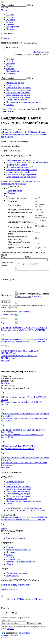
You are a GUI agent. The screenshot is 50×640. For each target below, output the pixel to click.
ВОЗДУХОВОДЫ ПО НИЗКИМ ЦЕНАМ (25, 510)
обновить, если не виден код (28, 296)
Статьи (9, 547)
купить (4, 529)
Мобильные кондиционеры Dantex (22, 160)
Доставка (10, 19)
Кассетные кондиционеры (18, 92)
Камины (10, 104)
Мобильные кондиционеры (18, 88)
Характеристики (15, 191)
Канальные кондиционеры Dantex (21, 174)
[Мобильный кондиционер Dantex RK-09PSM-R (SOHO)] (25, 399)
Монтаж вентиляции (15, 538)
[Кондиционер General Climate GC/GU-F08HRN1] (24, 339)
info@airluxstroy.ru (41, 52)
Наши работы (12, 27)
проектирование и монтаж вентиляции (24, 508)
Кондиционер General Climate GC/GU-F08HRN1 (23, 342)
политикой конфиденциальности (15, 313)
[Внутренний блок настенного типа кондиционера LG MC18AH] (25, 416)
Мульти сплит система (16, 100)
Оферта (9, 564)
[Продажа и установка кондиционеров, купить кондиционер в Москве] (2, 2)
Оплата (9, 22)
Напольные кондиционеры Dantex (22, 167)
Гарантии (10, 557)
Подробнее (10, 308)
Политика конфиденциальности (21, 562)
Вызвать (5, 38)
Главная (10, 15)
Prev (3, 360)
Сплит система (13, 85)
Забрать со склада (18, 184)
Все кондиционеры (15, 83)
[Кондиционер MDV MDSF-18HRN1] (18, 446)
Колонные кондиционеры (18, 95)
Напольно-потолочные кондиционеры (23, 102)
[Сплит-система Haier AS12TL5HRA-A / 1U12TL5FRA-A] (25, 353)
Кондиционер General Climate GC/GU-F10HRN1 (23, 330)
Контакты (10, 29)
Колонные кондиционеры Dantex (21, 177)
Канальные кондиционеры (18, 90)
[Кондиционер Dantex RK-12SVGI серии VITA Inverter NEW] (25, 432)
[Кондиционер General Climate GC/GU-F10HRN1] (24, 328)
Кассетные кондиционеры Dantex (21, 169)
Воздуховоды (12, 576)
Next (7, 360)
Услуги (9, 17)
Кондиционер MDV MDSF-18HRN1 (17, 448)
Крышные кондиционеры (18, 97)
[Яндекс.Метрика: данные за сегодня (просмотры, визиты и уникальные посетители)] (34, 599)
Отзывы (10, 24)
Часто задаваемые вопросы (18, 550)
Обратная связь (13, 559)
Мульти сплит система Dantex (19, 172)
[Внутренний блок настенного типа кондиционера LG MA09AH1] (25, 460)
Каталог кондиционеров (17, 573)
